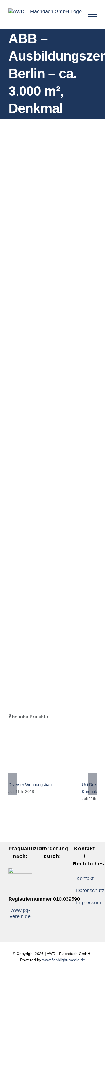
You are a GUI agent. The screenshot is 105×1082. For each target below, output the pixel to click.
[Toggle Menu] (92, 14)
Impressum (85, 902)
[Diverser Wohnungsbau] (40, 752)
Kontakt (85, 878)
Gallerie (49, 752)
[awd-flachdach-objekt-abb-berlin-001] (52, 532)
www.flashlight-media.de (63, 960)
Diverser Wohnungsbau (32, 752)
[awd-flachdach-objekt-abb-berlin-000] (52, 388)
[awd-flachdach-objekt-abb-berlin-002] (52, 600)
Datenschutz (85, 890)
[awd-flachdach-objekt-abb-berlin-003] (52, 457)
